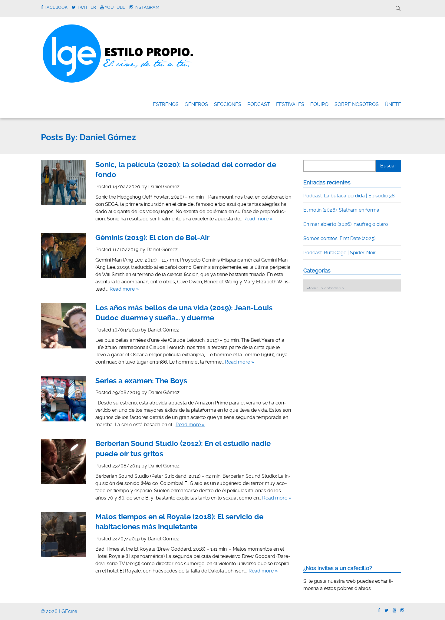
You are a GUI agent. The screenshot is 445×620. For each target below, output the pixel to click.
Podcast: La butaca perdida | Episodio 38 (349, 196)
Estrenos (166, 104)
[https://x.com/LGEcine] (386, 610)
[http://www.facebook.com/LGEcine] (379, 610)
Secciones (227, 104)
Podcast (258, 104)
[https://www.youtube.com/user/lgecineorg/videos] (394, 610)
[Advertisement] (348, 333)
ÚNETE (393, 104)
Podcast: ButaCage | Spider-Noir (339, 253)
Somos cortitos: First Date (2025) (339, 238)
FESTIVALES (290, 104)
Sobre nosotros (357, 104)
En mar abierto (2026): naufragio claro (345, 224)
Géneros (196, 104)
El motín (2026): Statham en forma (341, 210)
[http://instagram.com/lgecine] (402, 610)
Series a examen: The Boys (141, 381)
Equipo (319, 104)
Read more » (257, 219)
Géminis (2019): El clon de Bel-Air (152, 237)
